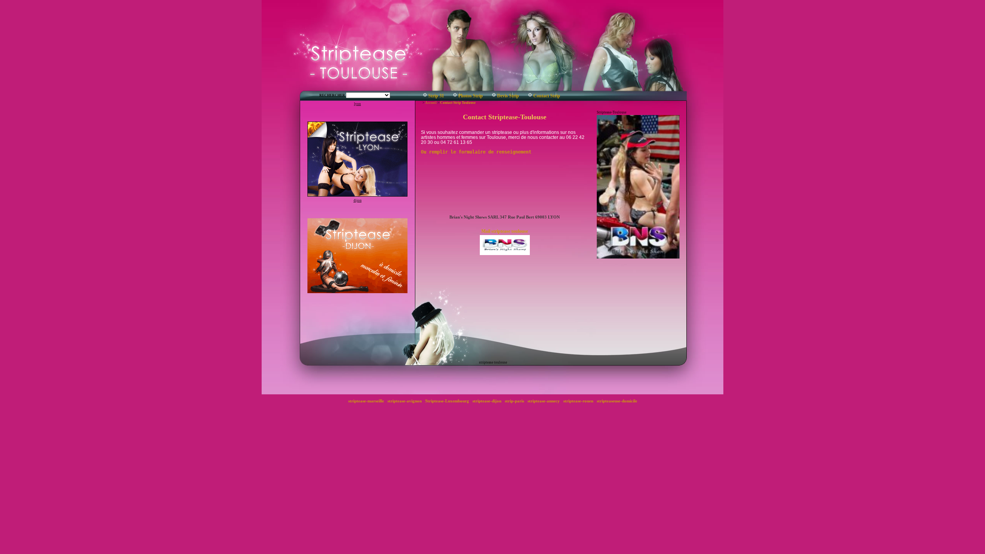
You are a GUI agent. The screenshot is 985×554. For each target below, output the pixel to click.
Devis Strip (508, 95)
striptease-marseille (366, 401)
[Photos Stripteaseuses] (454, 96)
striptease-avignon (404, 401)
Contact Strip (546, 95)
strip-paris (514, 401)
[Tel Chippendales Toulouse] (530, 96)
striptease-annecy (543, 401)
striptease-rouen (578, 401)
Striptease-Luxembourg (447, 401)
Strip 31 (436, 95)
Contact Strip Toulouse (458, 103)
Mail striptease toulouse (504, 231)
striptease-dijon (487, 401)
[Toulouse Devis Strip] (493, 96)
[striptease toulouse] (424, 96)
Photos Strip (470, 95)
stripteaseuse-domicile (617, 401)
